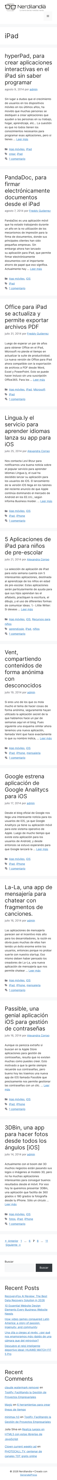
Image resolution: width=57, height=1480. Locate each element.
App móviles (17, 149)
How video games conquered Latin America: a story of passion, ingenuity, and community (27, 1323)
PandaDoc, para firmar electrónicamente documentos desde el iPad (27, 190)
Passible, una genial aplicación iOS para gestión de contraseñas (26, 1018)
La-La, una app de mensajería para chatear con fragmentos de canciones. (28, 900)
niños (36, 628)
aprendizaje (16, 628)
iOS (28, 278)
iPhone (20, 515)
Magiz (8, 1404)
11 (47, 1241)
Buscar (9, 1261)
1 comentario (17, 158)
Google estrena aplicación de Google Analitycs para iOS (26, 786)
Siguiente (13, 1244)
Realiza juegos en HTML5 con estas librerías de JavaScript (24, 1434)
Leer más (22, 139)
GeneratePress (28, 1474)
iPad (29, 149)
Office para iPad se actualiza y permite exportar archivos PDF (26, 316)
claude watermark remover (22, 1387)
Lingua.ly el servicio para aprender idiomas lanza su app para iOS (28, 430)
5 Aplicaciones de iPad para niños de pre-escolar (28, 546)
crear (12, 154)
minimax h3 (12, 1417)
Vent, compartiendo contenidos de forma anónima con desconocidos (24, 669)
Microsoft (39, 389)
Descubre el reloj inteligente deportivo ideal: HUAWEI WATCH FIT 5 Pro (28, 1350)
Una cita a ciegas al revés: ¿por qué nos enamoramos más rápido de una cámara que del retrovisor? (28, 1336)
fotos (12, 1219)
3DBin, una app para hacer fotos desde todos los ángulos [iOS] (26, 1137)
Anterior (11, 1241)
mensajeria (34, 753)
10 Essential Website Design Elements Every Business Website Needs (26, 1309)
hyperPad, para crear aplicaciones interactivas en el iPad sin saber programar (28, 69)
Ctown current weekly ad (21, 1446)
